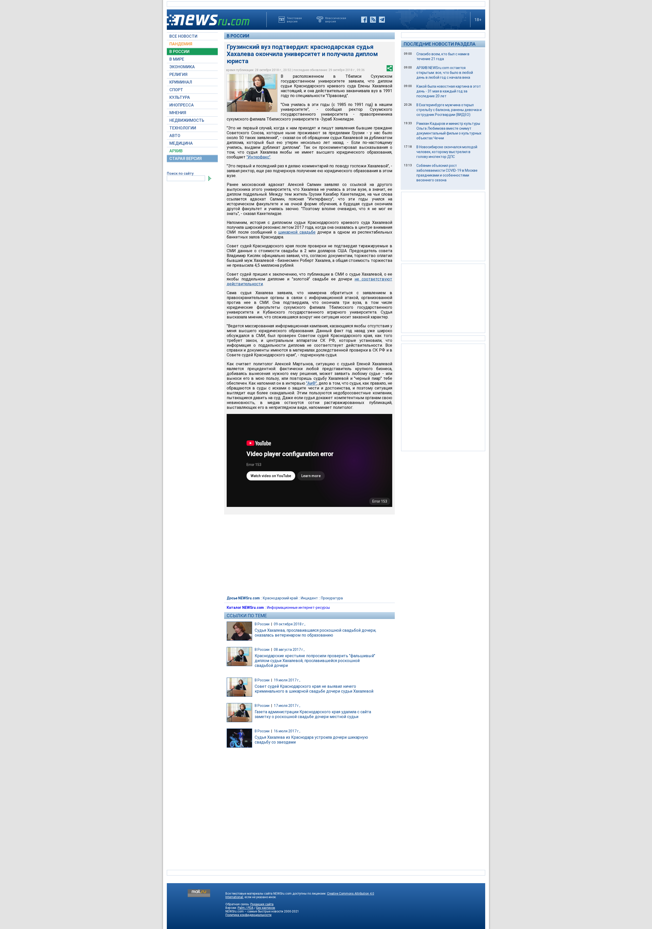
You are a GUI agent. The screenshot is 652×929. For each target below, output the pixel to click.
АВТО (174, 135)
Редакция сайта (262, 904)
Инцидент (309, 598)
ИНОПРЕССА (181, 105)
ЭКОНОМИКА (182, 66)
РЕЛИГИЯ (178, 74)
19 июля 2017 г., (287, 680)
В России (238, 35)
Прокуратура (332, 598)
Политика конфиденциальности (248, 915)
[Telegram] (382, 20)
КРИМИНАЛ (180, 82)
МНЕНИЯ (177, 112)
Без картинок (265, 908)
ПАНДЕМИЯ (180, 44)
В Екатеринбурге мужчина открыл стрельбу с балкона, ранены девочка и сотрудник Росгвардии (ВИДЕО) (449, 110)
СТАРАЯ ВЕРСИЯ (185, 158)
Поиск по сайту (180, 173)
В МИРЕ (176, 59)
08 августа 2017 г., (289, 650)
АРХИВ (176, 151)
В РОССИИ (179, 51)
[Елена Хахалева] (252, 93)
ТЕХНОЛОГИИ (182, 128)
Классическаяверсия (335, 20)
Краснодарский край (280, 598)
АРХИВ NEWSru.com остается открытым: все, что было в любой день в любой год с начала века (444, 72)
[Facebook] (364, 20)
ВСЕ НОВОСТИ (183, 36)
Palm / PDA (245, 908)
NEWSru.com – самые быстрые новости (254, 911)
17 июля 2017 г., (287, 706)
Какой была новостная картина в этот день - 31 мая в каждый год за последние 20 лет (448, 91)
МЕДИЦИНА (181, 143)
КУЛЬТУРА (179, 97)
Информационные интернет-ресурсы (298, 607)
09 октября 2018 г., (289, 624)
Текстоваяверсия (294, 20)
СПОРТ (176, 89)
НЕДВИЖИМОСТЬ (186, 120)
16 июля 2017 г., (287, 731)
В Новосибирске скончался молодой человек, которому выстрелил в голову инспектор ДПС (446, 152)
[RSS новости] (373, 20)
